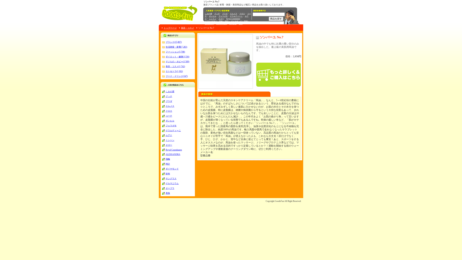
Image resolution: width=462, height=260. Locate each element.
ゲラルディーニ (236, 16)
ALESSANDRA (211, 21)
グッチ (217, 14)
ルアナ (169, 135)
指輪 (221, 21)
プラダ (225, 14)
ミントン (212, 19)
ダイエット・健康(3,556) (177, 56)
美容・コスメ (187, 28)
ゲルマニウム (221, 24)
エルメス (233, 14)
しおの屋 (208, 14)
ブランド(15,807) (174, 42)
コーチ (169, 116)
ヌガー (221, 19)
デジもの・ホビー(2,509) (177, 61)
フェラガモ (223, 16)
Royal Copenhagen (233, 19)
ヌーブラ (233, 24)
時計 (227, 21)
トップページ (170, 28)
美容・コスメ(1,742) (175, 66)
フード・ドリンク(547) (177, 76)
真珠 (241, 24)
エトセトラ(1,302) (174, 71)
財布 (246, 21)
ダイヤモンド (236, 21)
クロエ (242, 14)
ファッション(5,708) (175, 52)
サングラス (209, 24)
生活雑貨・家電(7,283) (176, 47)
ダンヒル (212, 16)
